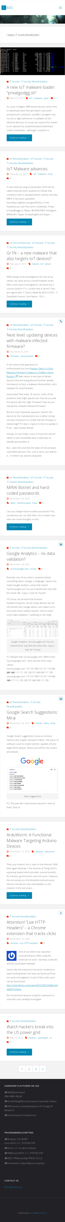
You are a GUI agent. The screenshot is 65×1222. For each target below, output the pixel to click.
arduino (39, 851)
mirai (50, 174)
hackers (33, 1037)
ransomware (27, 356)
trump (33, 568)
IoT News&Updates (19, 158)
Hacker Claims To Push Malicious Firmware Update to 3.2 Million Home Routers (30, 372)
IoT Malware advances (27, 169)
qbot (46, 98)
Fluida (31, 1213)
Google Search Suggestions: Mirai (32, 715)
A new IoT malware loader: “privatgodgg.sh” (31, 90)
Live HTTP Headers (29, 943)
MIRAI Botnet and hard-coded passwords (28, 490)
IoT (30, 98)
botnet (35, 263)
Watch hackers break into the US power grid (30, 1029)
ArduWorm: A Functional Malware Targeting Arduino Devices (32, 840)
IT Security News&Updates (34, 81)
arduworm (49, 851)
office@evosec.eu (13, 1187)
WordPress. (42, 1213)
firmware (14, 356)
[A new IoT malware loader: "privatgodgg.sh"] (32, 61)
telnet (48, 263)
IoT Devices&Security (20, 242)
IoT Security (36, 158)
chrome (14, 943)
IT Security (15, 81)
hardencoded (24, 502)
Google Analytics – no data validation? (31, 556)
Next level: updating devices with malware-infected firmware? (32, 340)
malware (38, 98)
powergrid (43, 1037)
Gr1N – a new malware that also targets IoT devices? (32, 255)
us (50, 1037)
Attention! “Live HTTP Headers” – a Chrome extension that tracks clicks (31, 927)
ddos (13, 502)
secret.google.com (19, 568)
